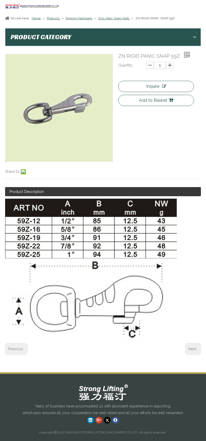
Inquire (152, 86)
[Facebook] (115, 420)
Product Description (26, 191)
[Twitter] (107, 420)
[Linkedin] (90, 420)
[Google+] (98, 420)
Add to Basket (153, 100)
